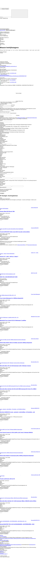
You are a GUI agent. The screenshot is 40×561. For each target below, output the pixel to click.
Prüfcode (17, 115)
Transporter (2, 538)
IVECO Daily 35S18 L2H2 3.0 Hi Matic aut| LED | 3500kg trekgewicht (16, 342)
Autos (29, 538)
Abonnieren (2, 243)
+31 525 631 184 (13, 73)
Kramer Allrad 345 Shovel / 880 (7, 211)
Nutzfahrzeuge (7, 538)
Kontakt (7, 540)
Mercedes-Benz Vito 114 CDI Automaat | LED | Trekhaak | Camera (15, 365)
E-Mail (12, 110)
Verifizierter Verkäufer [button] (4, 61)
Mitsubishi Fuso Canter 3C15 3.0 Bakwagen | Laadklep (13, 320)
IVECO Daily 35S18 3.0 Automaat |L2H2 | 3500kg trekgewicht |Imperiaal (17, 455)
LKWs (26, 538)
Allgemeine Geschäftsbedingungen (6, 544)
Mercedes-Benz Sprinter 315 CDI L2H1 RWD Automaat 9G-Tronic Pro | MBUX (18, 388)
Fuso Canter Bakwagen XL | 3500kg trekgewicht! (11, 298)
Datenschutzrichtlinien (21, 117)
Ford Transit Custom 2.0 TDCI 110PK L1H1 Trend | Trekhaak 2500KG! (16, 432)
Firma (12, 106)
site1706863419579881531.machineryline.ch (8, 66)
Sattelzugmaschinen (17, 538)
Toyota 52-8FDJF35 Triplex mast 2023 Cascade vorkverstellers (15, 231)
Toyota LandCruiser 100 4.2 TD (7, 478)
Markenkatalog (8, 545)
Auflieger (12, 538)
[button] (20, 24)
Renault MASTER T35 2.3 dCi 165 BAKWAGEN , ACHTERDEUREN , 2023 (17, 524)
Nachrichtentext (13, 113)
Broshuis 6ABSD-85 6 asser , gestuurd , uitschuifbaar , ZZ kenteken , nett (17, 412)
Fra (2, 542)
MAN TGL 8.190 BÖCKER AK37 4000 (8, 276)
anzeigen (2, 193)
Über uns (1, 540)
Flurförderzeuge (33, 538)
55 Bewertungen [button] (3, 34)
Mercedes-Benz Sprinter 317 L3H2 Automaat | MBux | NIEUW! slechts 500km (18, 501)
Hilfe (4, 540)
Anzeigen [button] (8, 73)
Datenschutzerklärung (17, 544)
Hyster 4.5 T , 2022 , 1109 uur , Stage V (9, 256)
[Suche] (19, 14)
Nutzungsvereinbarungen (32, 117)
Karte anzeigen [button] (18, 93)
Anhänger (23, 538)
